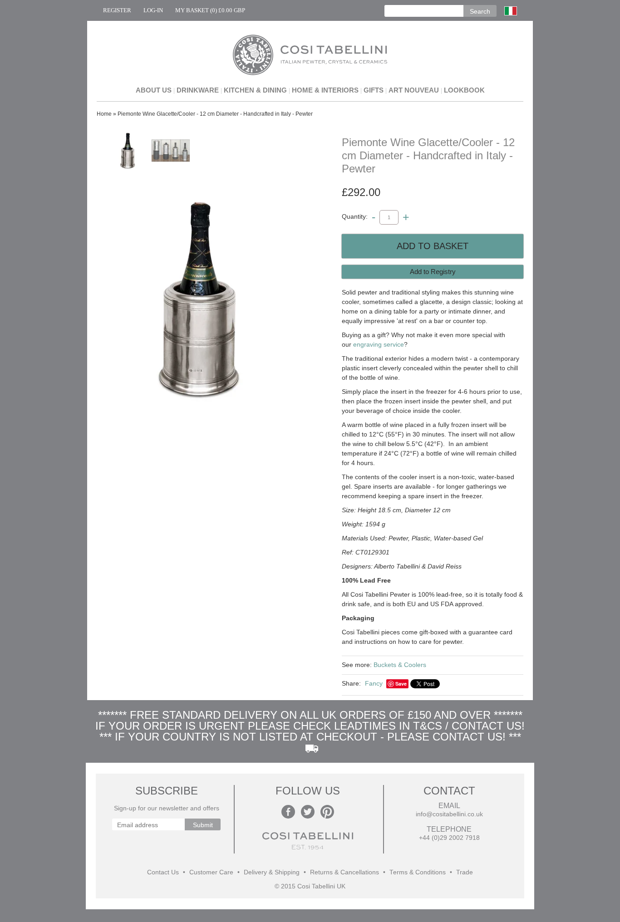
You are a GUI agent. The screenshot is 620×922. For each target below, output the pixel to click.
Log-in (153, 10)
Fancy (374, 683)
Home (104, 114)
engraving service (378, 344)
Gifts (374, 90)
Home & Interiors (325, 90)
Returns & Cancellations (344, 872)
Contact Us (163, 872)
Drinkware (198, 90)
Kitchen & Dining (255, 90)
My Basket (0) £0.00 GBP (210, 10)
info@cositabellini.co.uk (449, 814)
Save (401, 683)
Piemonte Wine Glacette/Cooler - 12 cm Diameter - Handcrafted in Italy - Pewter (215, 114)
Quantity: (355, 217)
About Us (154, 90)
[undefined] (201, 299)
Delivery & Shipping (272, 872)
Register (117, 10)
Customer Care (211, 872)
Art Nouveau (414, 90)
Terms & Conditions (417, 872)
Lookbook (464, 90)
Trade (464, 872)
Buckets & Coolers (400, 664)
